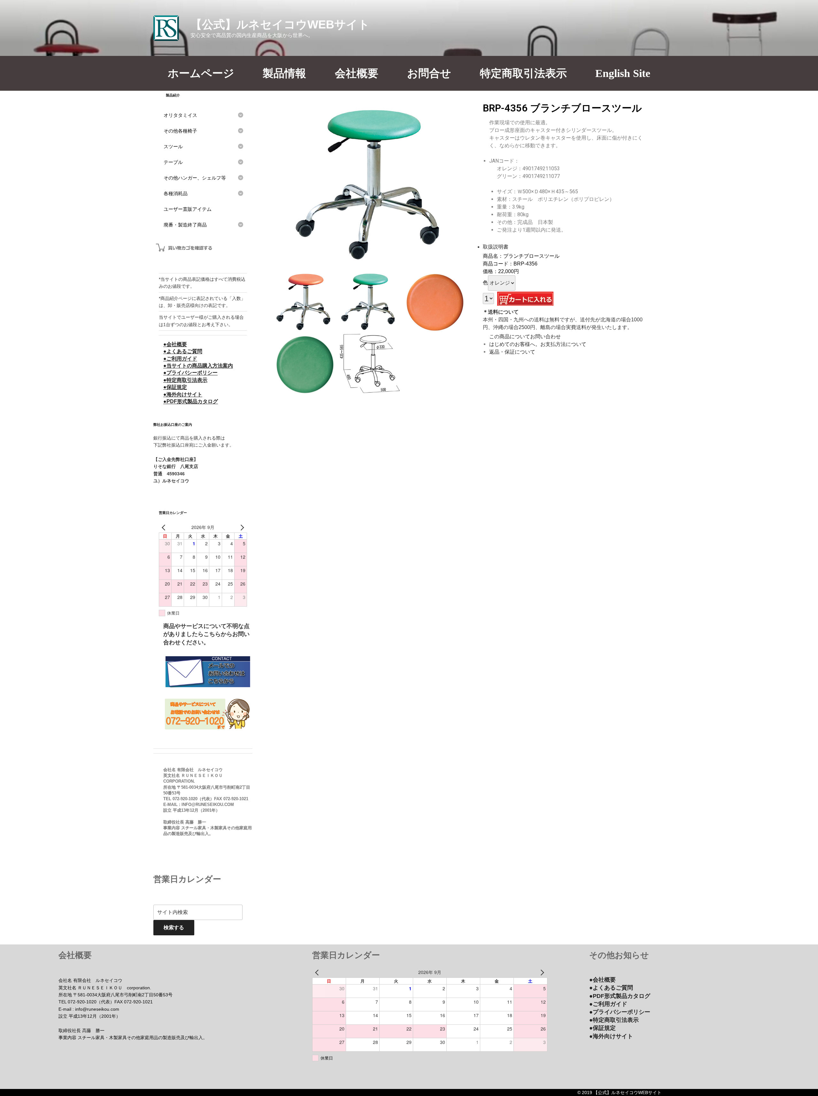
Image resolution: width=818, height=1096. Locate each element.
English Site (622, 73)
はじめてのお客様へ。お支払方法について (537, 344)
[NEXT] (241, 528)
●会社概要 (175, 344)
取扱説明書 (495, 246)
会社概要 (356, 73)
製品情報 (284, 73)
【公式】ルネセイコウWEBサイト (280, 24)
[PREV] (165, 528)
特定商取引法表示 (523, 73)
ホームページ (201, 73)
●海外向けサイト (182, 394)
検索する (174, 928)
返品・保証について (512, 352)
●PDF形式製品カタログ (190, 401)
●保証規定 (175, 387)
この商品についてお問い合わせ (525, 336)
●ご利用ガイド (180, 358)
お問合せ (429, 73)
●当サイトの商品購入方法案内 (198, 366)
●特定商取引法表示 (185, 380)
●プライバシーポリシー (190, 373)
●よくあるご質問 (182, 351)
